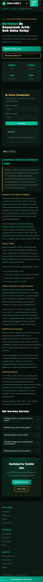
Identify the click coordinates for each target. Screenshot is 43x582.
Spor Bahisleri (7, 534)
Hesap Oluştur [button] (21, 482)
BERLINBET (12, 3)
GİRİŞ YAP (34, 3)
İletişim (4, 519)
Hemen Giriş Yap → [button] (14, 49)
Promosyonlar (6, 523)
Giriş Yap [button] (21, 489)
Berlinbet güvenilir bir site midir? (21, 450)
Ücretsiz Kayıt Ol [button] (13, 55)
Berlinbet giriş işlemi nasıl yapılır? (21, 427)
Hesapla (21, 123)
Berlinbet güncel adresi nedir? (21, 434)
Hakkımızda (6, 515)
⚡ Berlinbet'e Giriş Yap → (21, 579)
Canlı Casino (6, 538)
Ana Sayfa (5, 512)
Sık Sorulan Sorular (8, 556)
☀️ (27, 3)
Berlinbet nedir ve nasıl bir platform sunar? (21, 419)
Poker (4, 545)
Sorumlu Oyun (7, 564)
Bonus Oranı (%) (11, 114)
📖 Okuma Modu (9, 151)
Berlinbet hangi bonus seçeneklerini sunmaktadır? (21, 443)
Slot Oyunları (6, 541)
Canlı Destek (6, 560)
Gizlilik (4, 567)
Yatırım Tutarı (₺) (11, 105)
